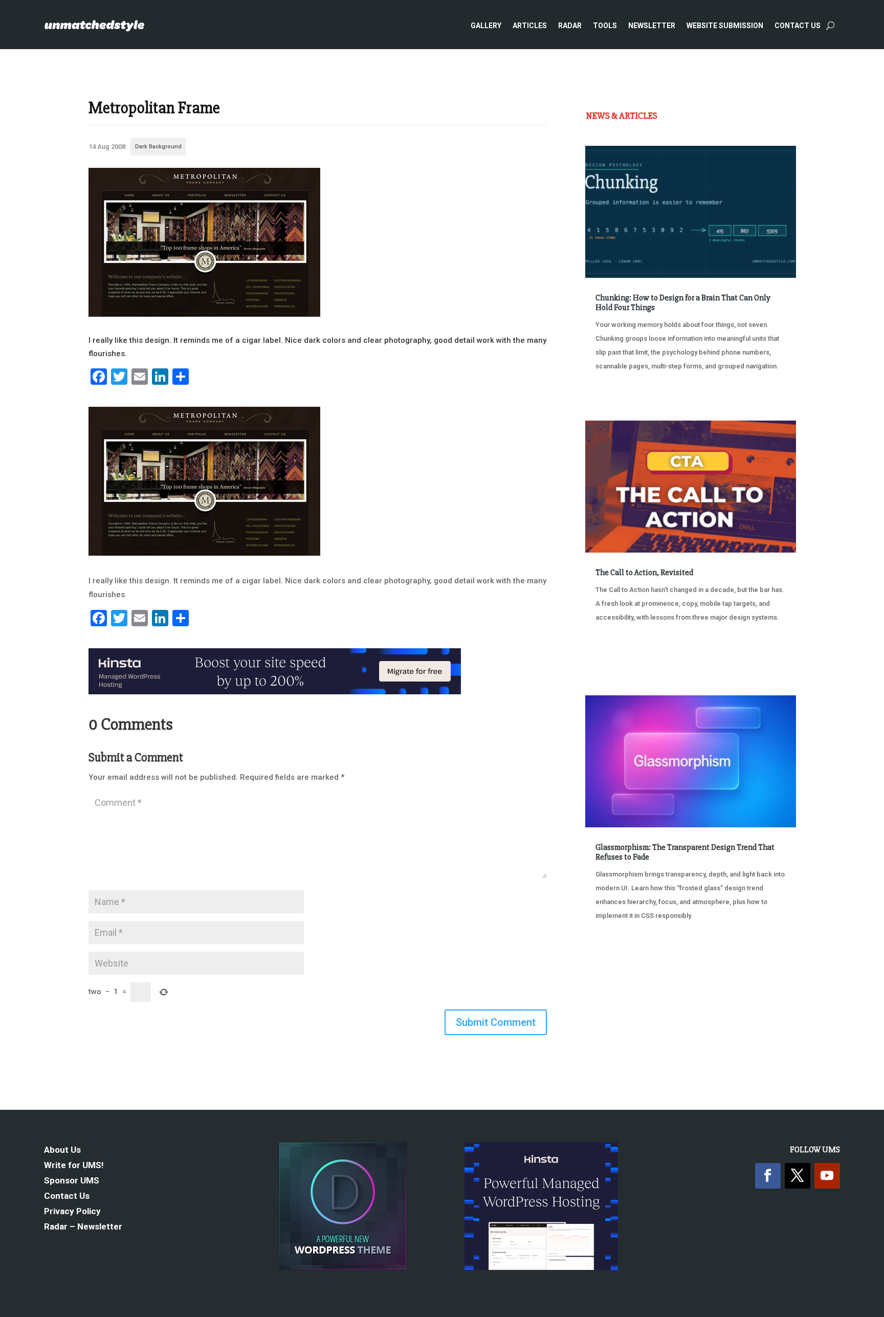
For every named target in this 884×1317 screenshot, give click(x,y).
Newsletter (651, 25)
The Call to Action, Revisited (644, 572)
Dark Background (158, 146)
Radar (570, 25)
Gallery (486, 25)
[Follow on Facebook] (768, 1176)
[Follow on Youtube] (827, 1176)
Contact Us (798, 25)
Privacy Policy (72, 1212)
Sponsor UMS (71, 1181)
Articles (530, 25)
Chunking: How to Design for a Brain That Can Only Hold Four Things (682, 303)
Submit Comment (496, 1022)
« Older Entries (619, 954)
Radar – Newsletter (83, 1227)
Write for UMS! (74, 1165)
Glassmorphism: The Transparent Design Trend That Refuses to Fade (685, 852)
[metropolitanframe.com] (204, 314)
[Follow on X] (797, 1176)
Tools (605, 25)
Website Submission (725, 25)
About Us (62, 1150)
